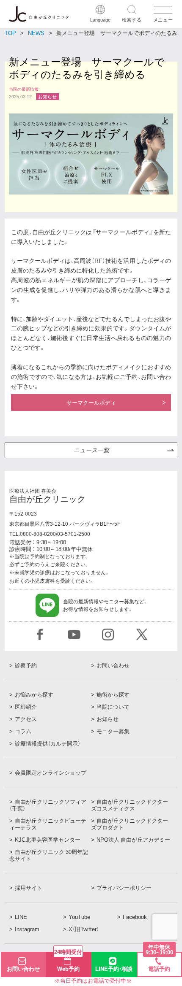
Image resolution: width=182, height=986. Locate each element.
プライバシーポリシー (124, 887)
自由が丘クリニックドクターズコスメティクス (129, 805)
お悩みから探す (34, 694)
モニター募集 (113, 731)
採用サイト (28, 887)
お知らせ (108, 719)
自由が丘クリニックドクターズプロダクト (129, 824)
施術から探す (113, 694)
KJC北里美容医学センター (47, 839)
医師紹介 (26, 706)
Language (100, 19)
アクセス (26, 719)
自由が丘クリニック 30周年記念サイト (48, 855)
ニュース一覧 (91, 450)
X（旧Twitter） (84, 929)
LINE (21, 916)
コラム (23, 731)
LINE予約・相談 (113, 968)
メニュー (163, 19)
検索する (132, 19)
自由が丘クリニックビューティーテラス (47, 824)
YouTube (79, 916)
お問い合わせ (113, 665)
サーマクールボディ (91, 402)
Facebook (135, 916)
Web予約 (68, 962)
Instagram (27, 929)
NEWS (36, 33)
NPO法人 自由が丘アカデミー (133, 839)
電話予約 (159, 962)
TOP (10, 33)
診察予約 (26, 665)
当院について (113, 706)
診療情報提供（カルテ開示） (47, 743)
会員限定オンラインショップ (50, 772)
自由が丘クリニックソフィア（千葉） (47, 805)
